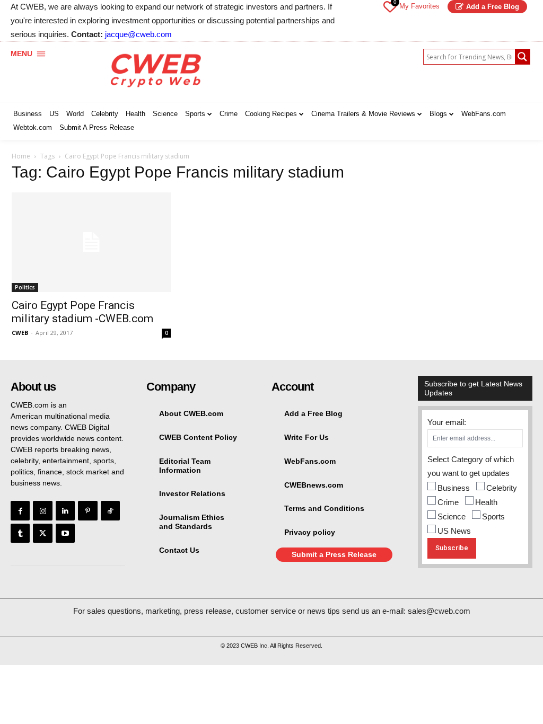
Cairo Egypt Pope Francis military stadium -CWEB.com (82, 312)
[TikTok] (110, 510)
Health (486, 502)
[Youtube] (65, 533)
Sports (493, 516)
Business (453, 487)
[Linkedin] (65, 510)
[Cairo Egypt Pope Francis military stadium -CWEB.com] (91, 242)
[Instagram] (42, 510)
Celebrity (501, 487)
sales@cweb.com (439, 610)
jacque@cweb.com (138, 34)
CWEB (20, 333)
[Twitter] (42, 533)
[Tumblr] (20, 533)
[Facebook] (20, 510)
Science (451, 516)
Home (21, 156)
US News (454, 530)
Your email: (446, 422)
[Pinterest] (87, 510)
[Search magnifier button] (522, 56)
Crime (448, 502)
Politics (25, 287)
